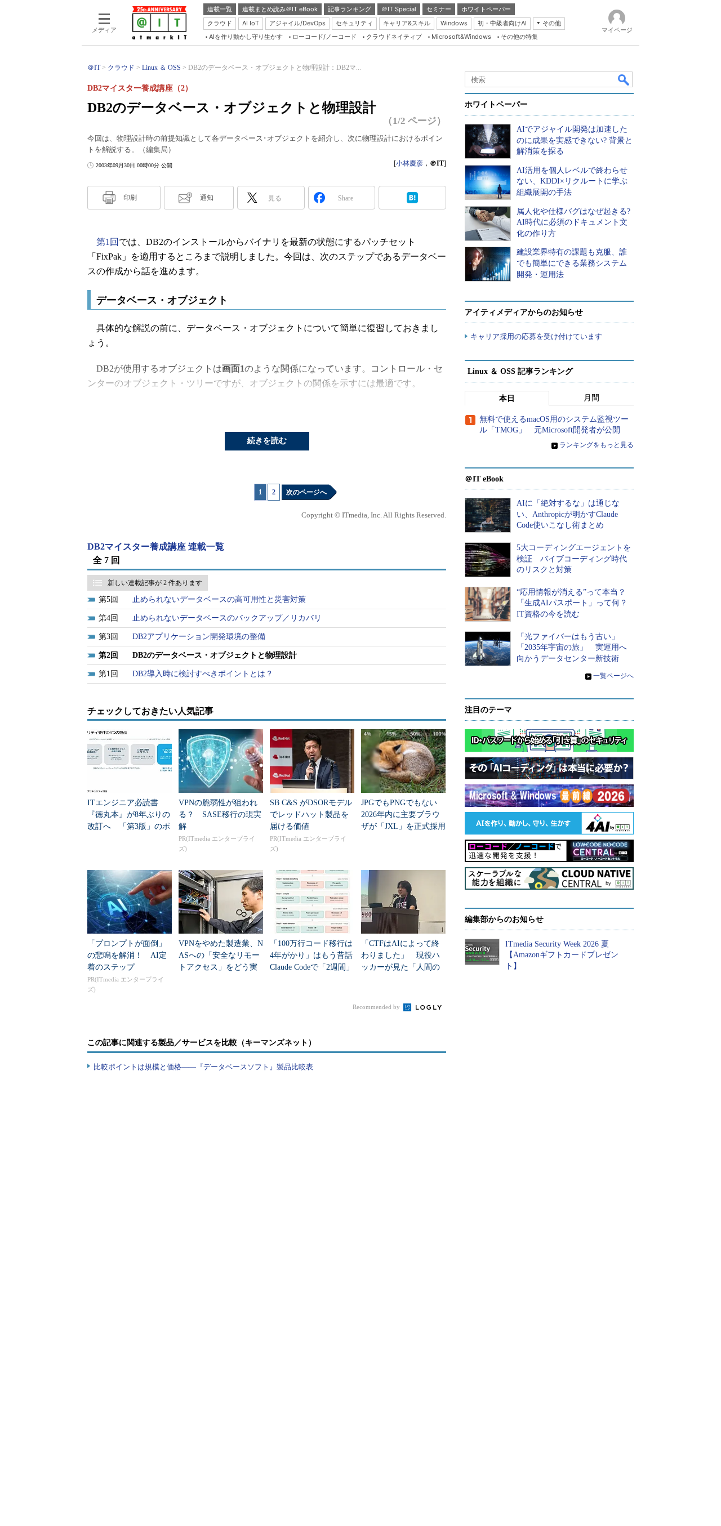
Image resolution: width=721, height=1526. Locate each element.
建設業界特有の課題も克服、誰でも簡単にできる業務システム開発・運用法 (572, 263)
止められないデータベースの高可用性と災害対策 (219, 599)
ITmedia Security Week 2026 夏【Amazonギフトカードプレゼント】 (561, 955)
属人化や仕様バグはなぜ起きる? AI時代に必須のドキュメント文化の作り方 (573, 222)
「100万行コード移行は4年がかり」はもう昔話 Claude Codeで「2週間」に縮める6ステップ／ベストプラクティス (315, 967)
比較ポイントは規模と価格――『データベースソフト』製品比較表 (203, 1067)
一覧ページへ (613, 676)
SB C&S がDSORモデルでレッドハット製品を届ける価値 (311, 814)
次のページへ (306, 492)
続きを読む (267, 440)
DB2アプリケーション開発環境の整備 (198, 636)
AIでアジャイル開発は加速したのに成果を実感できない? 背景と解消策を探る (575, 140)
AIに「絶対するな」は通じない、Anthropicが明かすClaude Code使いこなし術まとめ (568, 514)
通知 (206, 198)
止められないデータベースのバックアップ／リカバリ (227, 618)
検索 (624, 79)
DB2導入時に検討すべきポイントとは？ (202, 674)
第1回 (107, 242)
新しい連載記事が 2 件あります (155, 583)
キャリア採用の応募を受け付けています (536, 336)
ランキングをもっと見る (596, 445)
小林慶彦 (409, 163)
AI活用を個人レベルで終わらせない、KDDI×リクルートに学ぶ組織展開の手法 (572, 181)
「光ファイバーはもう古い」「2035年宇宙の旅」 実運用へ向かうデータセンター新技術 (572, 647)
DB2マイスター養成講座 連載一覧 (155, 546)
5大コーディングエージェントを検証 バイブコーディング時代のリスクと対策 (574, 558)
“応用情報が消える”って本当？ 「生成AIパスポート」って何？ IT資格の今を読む (576, 603)
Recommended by (377, 1006)
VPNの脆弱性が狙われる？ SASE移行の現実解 (220, 814)
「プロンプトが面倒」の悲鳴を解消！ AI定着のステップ (127, 955)
